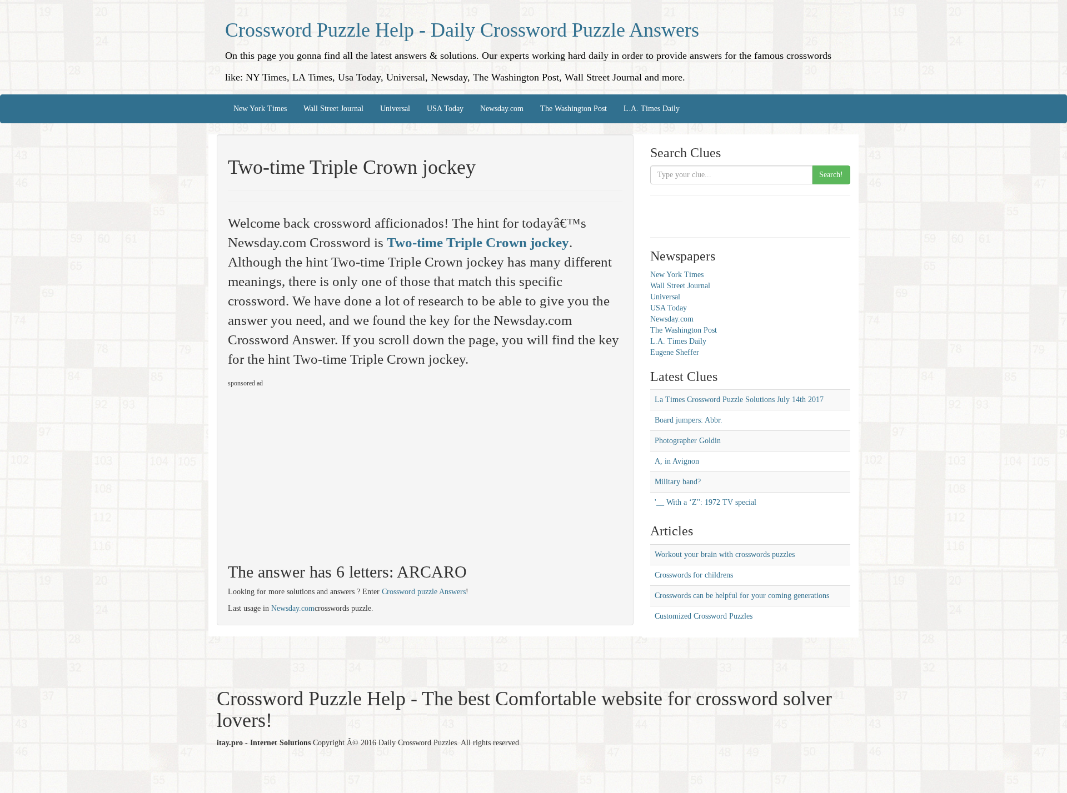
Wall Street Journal (333, 108)
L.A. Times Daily (652, 108)
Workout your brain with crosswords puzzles (725, 554)
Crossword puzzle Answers (424, 592)
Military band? (678, 482)
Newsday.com (501, 108)
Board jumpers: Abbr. (688, 420)
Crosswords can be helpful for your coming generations (742, 595)
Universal (395, 108)
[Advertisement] (321, 470)
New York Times (260, 108)
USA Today (445, 108)
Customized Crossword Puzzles (703, 616)
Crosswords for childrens (694, 575)
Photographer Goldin (688, 440)
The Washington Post (573, 108)
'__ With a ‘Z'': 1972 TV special (705, 502)
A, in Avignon (677, 461)
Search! (831, 174)
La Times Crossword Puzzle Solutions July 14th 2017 (739, 399)
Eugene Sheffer (674, 352)
